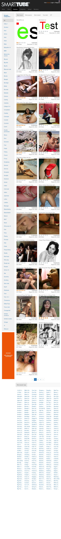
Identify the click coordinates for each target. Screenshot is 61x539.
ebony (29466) (35, 432)
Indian (5, 185)
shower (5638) (49, 489)
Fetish (5, 148)
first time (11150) (35, 460)
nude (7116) (49, 392)
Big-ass (6, 59)
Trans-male (7, 307)
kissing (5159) (42, 434)
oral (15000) (49, 404)
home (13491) (42, 414)
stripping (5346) (56, 418)
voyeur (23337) (56, 474)
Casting (6, 99)
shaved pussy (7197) (49, 482)
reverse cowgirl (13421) (49, 462)
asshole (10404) (20, 448)
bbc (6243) (20, 460)
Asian (5, 40)
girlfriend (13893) (35, 485)
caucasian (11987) (27, 450)
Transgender (7, 310)
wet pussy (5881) (56, 480)
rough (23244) (49, 468)
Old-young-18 (7, 226)
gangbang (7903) (35, 478)
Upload (29, 9)
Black (5, 72)
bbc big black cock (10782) (20, 462)
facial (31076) (35, 444)
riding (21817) (49, 464)
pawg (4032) (49, 418)
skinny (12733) (56, 392)
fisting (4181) (35, 462)
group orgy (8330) (42, 394)
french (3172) (35, 468)
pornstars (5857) (49, 438)
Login (52, 2)
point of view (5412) (49, 432)
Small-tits (6, 276)
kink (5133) (42, 430)
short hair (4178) (49, 487)
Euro (5, 138)
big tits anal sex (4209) (20, 489)
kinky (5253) (42, 432)
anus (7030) (20, 432)
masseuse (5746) (42, 452)
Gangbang (6, 162)
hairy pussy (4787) (42, 400)
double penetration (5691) (35, 424)
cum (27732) (27, 485)
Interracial (6, 189)
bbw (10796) (20, 464)
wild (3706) (56, 487)
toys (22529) (56, 446)
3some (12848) (20, 394)
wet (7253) (56, 478)
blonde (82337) (27, 406)
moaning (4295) (42, 476)
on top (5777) (49, 402)
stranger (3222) (56, 416)
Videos (9, 9)
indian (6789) (42, 424)
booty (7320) (27, 420)
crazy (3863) (27, 476)
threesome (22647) (56, 438)
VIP (51, 15)
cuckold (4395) (27, 482)
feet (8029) (35, 450)
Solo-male (6, 283)
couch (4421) (27, 470)
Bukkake (6, 93)
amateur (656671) (20, 402)
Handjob (6, 175)
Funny (5, 158)
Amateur (6, 27)
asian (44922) (20, 436)
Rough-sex (6, 263)
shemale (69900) (49, 485)
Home (3, 9)
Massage (6, 206)
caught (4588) (27, 452)
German (6, 168)
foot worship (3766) (35, 466)
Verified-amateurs (6, 314)
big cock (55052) (20, 476)
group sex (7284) (42, 396)
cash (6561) (27, 446)
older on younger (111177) (49, 398)
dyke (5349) (35, 428)
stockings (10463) (56, 414)
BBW (5, 51)
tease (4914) (56, 428)
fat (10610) (35, 448)
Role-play (6, 260)
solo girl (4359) (56, 404)
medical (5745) (42, 470)
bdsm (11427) (20, 466)
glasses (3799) (35, 489)
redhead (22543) (49, 460)
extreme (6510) (35, 438)
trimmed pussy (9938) (56, 454)
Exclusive (6, 142)
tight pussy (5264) (56, 442)
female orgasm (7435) (35, 454)
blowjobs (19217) (27, 414)
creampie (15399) (27, 480)
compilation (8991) (27, 466)
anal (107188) (20, 418)
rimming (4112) (49, 466)
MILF (5, 219)
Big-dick (6, 62)
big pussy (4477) (20, 485)
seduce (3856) (49, 474)
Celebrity (6, 103)
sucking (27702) (56, 422)
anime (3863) (20, 430)
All (4, 20)
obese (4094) (49, 394)
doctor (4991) (35, 416)
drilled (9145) (35, 426)
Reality (5, 253)
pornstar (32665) (49, 436)
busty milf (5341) (27, 438)
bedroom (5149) (20, 470)
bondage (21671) (27, 416)
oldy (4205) (49, 400)
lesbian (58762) (42, 440)
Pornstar (6, 239)
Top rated (45, 15)
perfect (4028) (49, 422)
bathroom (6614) (20, 458)
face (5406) (35, 440)
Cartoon (6, 96)
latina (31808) (42, 438)
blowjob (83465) (27, 408)
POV (5, 243)
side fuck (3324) (56, 390)
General (6, 165)
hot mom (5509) (42, 418)
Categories (22, 9)
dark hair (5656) (35, 404)
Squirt (5, 287)
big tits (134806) (20, 487)
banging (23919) (20, 454)
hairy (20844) (42, 398)
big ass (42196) (20, 472)
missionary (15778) (42, 474)
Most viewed (37, 15)
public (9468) (49, 448)
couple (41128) (27, 472)
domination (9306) (35, 422)
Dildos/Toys (7, 303)
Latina (5, 199)
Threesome (7, 300)
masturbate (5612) (42, 454)
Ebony (5, 135)
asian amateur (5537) (20, 438)
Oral (5, 229)
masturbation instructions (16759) (42, 460)
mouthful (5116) (42, 485)
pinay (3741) (49, 428)
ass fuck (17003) (20, 442)
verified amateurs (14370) (56, 472)
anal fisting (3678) (20, 422)
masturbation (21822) (42, 458)
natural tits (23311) (42, 487)
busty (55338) (27, 436)
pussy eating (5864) (49, 454)
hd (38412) (42, 408)
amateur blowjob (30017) (20, 406)
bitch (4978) (27, 392)
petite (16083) (49, 426)
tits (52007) (56, 444)
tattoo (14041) (56, 424)
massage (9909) (42, 450)
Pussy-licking (7, 249)
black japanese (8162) (27, 402)
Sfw (5, 273)
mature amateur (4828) (42, 466)
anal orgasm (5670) (20, 426)
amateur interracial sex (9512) (20, 408)
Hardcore (6, 179)
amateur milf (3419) (20, 412)
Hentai (5, 182)
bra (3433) (27, 426)
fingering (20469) (35, 458)
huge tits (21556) (42, 422)
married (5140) (42, 448)
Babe (5, 44)
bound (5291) (27, 422)
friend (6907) (35, 470)
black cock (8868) (27, 398)
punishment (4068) (49, 450)
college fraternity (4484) (27, 462)
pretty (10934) (49, 446)
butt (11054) (27, 440)
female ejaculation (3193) (35, 452)
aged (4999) (20, 400)
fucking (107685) (35, 472)
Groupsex (6, 172)
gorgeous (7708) (42, 390)
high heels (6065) (42, 410)
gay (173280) (35, 480)
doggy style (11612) (35, 418)
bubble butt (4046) (27, 432)
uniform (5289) (56, 460)
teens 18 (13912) (56, 436)
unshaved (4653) (56, 464)
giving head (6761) (35, 487)
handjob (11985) (42, 402)
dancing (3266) (35, 402)
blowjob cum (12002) (27, 410)
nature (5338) (42, 489)
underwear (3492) (56, 458)
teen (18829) (56, 430)
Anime (5, 34)
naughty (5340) (49, 390)
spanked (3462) (56, 406)
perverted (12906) (49, 424)
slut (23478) (56, 396)
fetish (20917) (35, 456)
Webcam (6, 329)
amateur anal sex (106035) (20, 404)
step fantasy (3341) (56, 412)
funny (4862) (35, 474)
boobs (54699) (27, 418)
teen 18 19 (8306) (56, 432)
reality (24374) (49, 458)
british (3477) (27, 428)
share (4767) (49, 478)
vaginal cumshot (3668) (56, 466)
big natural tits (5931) (20, 482)
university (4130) (56, 462)
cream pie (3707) (27, 478)
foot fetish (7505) (35, 464)
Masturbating (7, 209)
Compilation (7, 110)
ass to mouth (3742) (20, 444)
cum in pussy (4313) (27, 489)
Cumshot (6, 123)
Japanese (6, 195)
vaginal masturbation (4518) (56, 468)
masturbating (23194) (42, 456)
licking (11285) (42, 442)
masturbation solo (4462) (42, 462)
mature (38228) (42, 464)
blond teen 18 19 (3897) (27, 404)
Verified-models (8, 319)
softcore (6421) (56, 400)
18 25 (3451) (20, 390)
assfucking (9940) (20, 446)
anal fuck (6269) (20, 424)
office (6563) (49, 396)
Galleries (15, 9)
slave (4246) (56, 394)
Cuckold (6, 120)
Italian (5, 192)
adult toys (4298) (20, 398)
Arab (5, 37)
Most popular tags (21, 385)
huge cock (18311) (42, 420)
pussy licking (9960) (49, 456)
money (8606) (42, 480)
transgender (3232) (56, 450)
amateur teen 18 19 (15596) (20, 414)
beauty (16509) (20, 468)
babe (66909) (20, 452)
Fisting (5, 152)
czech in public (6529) (35, 400)
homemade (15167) (42, 416)
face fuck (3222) (35, 442)
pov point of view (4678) (49, 444)
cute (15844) (35, 398)
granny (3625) (42, 392)
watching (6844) (56, 476)
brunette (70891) (27, 430)
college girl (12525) (27, 464)
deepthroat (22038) (35, 406)
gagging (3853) (35, 476)
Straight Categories (7, 15)
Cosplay (6, 113)
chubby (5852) (27, 456)
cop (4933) (27, 468)
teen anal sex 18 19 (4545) (56, 434)
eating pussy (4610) (35, 430)
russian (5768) (49, 472)
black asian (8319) (27, 396)
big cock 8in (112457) (20, 478)
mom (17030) (42, 478)
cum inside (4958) (35, 390)
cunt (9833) (35, 396)
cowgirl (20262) (27, 474)
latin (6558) (42, 436)
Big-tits (5, 66)
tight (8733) (56, 440)
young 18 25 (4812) (56, 489)
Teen (5, 293)
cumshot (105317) (35, 394)
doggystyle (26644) (35, 420)
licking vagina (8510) (42, 444)
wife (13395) (56, 485)
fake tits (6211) (35, 446)
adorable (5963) (20, 396)
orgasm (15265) (49, 408)
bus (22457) (27, 434)
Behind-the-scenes (7, 55)
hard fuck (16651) (42, 404)
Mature (6, 216)
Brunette (6, 89)
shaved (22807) (49, 480)
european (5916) (35, 436)
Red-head (6, 256)
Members (36, 9)
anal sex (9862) (20, 428)
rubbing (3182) (49, 470)
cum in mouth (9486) (27, 487)
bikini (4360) (27, 390)
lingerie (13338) (42, 446)
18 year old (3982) (20, 392)
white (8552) (56, 482)
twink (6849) (56, 456)
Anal (5, 30)
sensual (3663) (49, 476)
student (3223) (56, 420)
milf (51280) (42, 472)
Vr (4, 325)
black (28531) (27, 394)
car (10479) (27, 444)
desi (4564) (35, 408)
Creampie (6, 116)
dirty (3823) (35, 414)
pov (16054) (49, 440)
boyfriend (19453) (27, 424)
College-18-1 (7, 106)
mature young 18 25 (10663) (42, 468)
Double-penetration (7, 130)
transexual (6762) (56, 448)
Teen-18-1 (6, 297)
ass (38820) (20, 440)
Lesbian (6, 202)
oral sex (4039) (49, 406)
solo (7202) (56, 402)
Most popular (28, 15)
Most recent (20, 15)
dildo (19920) (35, 412)
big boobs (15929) (20, 474)
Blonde (5, 76)
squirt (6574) (56, 408)
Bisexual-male (7, 69)
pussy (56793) (49, 452)
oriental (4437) (49, 412)
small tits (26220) (56, 398)
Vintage (6, 322)
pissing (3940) (49, 430)
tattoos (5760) (56, 426)
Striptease (6, 290)
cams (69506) (27, 442)
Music (5, 222)
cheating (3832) (27, 454)
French (6, 155)
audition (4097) (20, 450)
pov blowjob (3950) (49, 442)
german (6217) (35, 482)
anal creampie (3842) (20, 420)
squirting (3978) (56, 410)
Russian (6, 266)
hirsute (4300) (42, 412)
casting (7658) (27, 448)
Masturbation (7, 212)
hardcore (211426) (42, 406)
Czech (5, 126)
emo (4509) (35, 434)
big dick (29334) (20, 480)
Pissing (6, 236)
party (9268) (49, 416)
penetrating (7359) (49, 420)
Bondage (6, 83)
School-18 (6, 270)
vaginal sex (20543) (56, 470)
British (5, 86)
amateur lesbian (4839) (20, 410)
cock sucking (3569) (27, 460)
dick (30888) (35, 410)
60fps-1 (6, 24)
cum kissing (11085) (35, 392)
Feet (5, 145)
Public (5, 246)
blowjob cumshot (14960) (27, 412)
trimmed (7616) (56, 452)
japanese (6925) (42, 428)
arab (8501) (20, 434)
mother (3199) (42, 482)
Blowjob (6, 79)
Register (57, 2)
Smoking (6, 280)
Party (5, 233)
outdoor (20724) (49, 414)
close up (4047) (27, 458)
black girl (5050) (27, 400)
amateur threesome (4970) (20, 416)
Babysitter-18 (7, 47)
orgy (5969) (49, 410)
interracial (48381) (42, 426)
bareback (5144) (20, 456)
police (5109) (49, 434)
